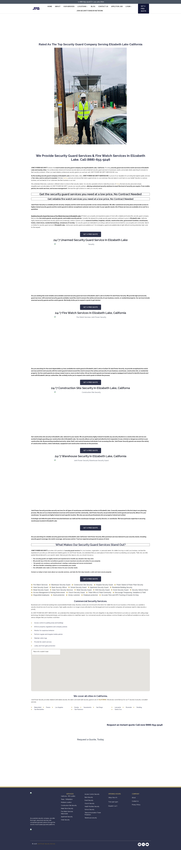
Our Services (68, 6)
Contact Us (103, 6)
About (57, 6)
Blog (93, 6)
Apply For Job (117, 6)
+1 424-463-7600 (98, 2)
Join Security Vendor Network (90, 11)
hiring (118, 184)
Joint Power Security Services (46, 844)
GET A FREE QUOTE (143, 8)
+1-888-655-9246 (84, 2)
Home (50, 6)
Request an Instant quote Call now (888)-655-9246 (105, 724)
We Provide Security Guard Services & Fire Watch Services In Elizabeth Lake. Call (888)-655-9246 (90, 157)
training (65, 178)
